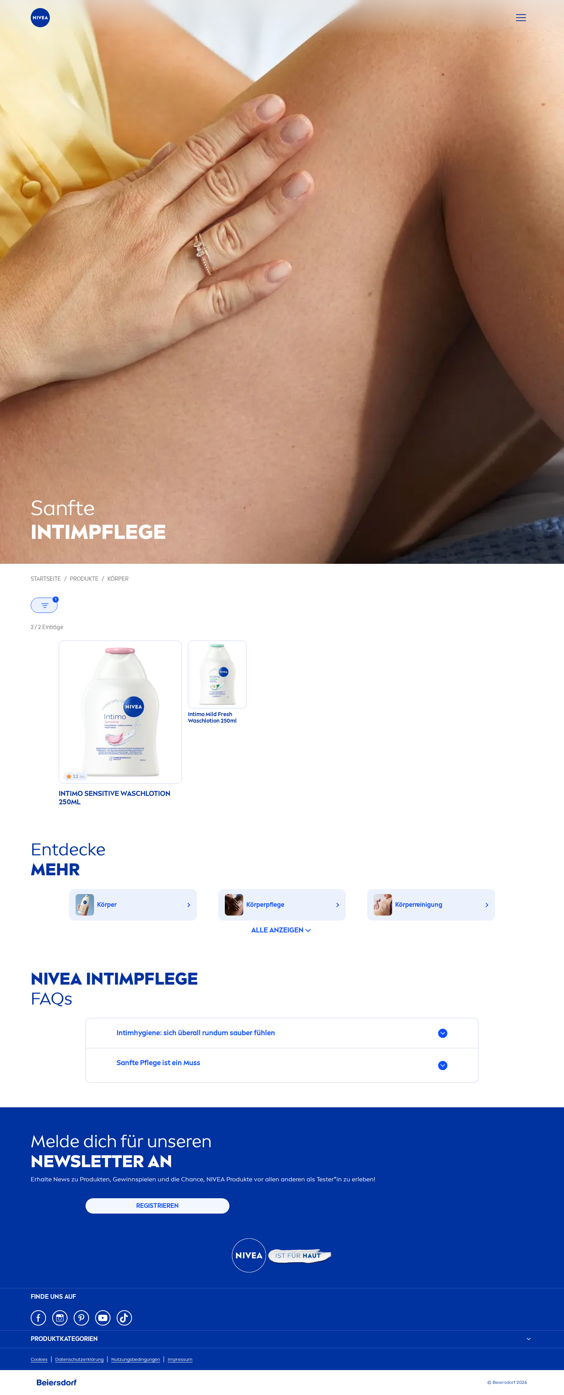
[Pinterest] (81, 1318)
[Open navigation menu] (521, 17)
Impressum (180, 1359)
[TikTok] (124, 1318)
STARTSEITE (46, 579)
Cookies (39, 1359)
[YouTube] (102, 1318)
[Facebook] (38, 1318)
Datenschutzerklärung (79, 1359)
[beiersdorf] (57, 1382)
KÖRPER (118, 579)
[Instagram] (60, 1318)
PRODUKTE (84, 579)
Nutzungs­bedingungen (135, 1359)
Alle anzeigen (277, 930)
